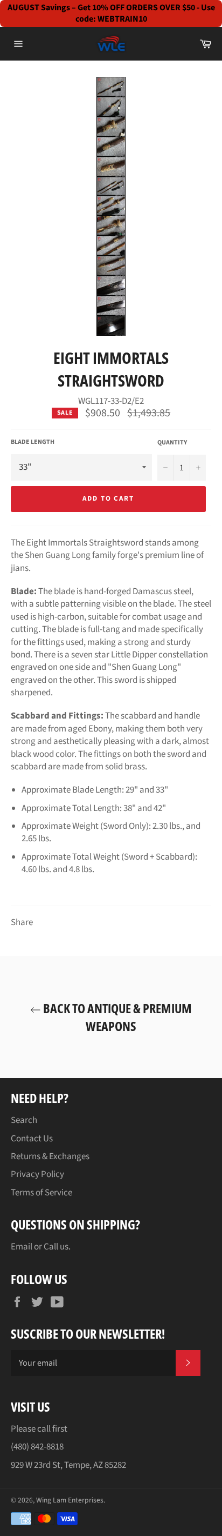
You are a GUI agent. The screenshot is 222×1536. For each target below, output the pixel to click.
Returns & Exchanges (50, 1156)
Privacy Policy (37, 1174)
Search (24, 1120)
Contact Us (32, 1138)
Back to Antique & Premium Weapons (116, 1017)
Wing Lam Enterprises (69, 1500)
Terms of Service (41, 1192)
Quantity (172, 442)
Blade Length (32, 442)
